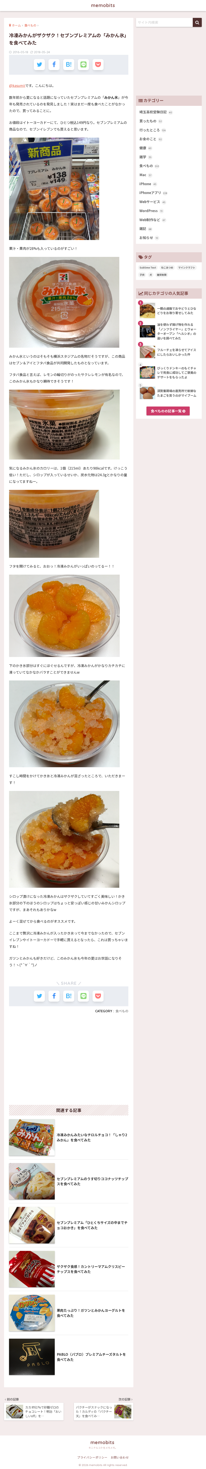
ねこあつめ (167, 267)
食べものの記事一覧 (166, 411)
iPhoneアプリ (153, 192)
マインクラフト (186, 267)
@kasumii (17, 85)
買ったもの (150, 121)
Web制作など (152, 219)
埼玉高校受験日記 (155, 111)
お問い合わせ (120, 1457)
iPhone (147, 183)
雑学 (145, 156)
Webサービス (152, 201)
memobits (103, 5)
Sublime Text (148, 267)
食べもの (121, 1011)
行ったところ (152, 130)
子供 (142, 274)
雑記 (145, 228)
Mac (145, 174)
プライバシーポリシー (92, 1457)
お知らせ (148, 237)
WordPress (151, 210)
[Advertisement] (68, 1060)
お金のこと (150, 138)
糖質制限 (162, 274)
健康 (145, 147)
